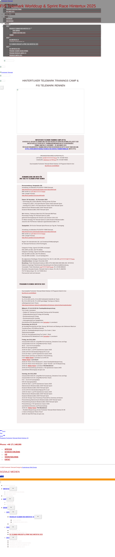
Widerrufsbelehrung (11, 457)
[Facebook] (1, 476)
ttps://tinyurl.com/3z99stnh (52, 165)
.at (48, 159)
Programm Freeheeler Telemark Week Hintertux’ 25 (14, 437)
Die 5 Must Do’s (10, 11)
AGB (6, 454)
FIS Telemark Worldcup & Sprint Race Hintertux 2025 (23, 44)
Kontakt (7, 459)
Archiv (5, 507)
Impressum (8, 449)
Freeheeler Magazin (11, 4)
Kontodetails (9, 21)
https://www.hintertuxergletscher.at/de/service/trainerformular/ (47, 149)
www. (44, 159)
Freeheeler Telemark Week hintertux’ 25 (21, 517)
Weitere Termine (10, 14)
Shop (4, 499)
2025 (7, 512)
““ (29, 357)
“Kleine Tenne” (26, 359)
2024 (7, 527)
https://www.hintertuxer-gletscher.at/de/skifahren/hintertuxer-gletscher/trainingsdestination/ (46, 305)
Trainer (11, 35)
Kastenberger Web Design (29, 467)
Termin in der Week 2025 (19, 33)
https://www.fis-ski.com (28, 189)
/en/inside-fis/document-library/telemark (45, 189)
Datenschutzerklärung (12, 452)
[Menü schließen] (0, 482)
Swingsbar (46, 322)
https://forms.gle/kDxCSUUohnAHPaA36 (33, 195)
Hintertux (6, 489)
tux (47, 159)
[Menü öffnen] (2, 87)
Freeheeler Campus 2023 (15, 55)
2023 (7, 537)
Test (2, 432)
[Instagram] (3, 476)
